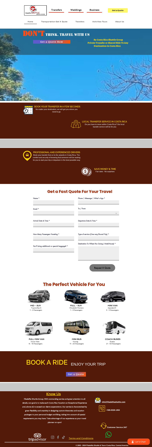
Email (35, 209)
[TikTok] (63, 437)
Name (35, 198)
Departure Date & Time (87, 221)
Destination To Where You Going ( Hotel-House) (96, 244)
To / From (82, 209)
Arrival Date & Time (40, 221)
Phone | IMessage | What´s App (90, 198)
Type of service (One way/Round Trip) (92, 234)
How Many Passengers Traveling (45, 234)
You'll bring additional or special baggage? (49, 246)
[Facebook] (58, 437)
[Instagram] (52, 437)
